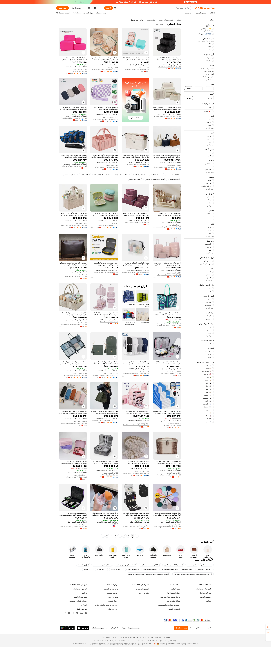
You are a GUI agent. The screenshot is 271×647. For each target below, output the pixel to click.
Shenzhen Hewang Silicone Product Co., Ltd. (135, 373)
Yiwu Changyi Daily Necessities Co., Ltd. (74, 118)
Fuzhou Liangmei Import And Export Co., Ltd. (104, 69)
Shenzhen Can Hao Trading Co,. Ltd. (75, 276)
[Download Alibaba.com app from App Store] (83, 628)
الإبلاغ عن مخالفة (113, 609)
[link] (268, 627)
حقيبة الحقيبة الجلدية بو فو (169, 569)
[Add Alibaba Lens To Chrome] (181, 628)
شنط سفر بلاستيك (115, 569)
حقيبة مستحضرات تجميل (149, 569)
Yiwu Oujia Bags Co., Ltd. (110, 475)
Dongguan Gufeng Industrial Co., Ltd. (106, 272)
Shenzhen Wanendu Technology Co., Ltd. (135, 527)
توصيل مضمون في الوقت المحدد (170, 597)
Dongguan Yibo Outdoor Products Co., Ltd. (73, 423)
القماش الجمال (174, 179)
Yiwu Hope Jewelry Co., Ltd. (109, 322)
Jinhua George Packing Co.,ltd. (76, 477)
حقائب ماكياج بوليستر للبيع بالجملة (124, 565)
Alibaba (179, 20)
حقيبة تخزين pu (191, 565)
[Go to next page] (103, 536)
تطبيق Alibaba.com (98, 628)
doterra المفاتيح (205, 565)
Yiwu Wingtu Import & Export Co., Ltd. (168, 325)
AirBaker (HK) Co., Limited (172, 425)
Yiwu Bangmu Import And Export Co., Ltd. (167, 527)
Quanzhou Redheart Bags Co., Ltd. (169, 67)
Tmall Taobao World (125, 637)
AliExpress (105, 637)
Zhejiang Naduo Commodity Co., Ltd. (75, 375)
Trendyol (158, 637)
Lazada (135, 637)
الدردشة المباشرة (112, 593)
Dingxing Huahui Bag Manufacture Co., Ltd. (135, 473)
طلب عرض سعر (144, 593)
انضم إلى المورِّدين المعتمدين (78, 601)
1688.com (114, 637)
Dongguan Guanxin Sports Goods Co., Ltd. (104, 420)
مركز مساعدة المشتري (111, 589)
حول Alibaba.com (205, 584)
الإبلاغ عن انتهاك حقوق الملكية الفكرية (106, 605)
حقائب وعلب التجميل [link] (137, 20)
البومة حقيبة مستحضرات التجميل (155, 179)
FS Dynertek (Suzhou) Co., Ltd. (171, 373)
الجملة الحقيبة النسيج (172, 174)
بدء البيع (84, 593)
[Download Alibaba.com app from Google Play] (67, 628)
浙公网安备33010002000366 (170, 644)
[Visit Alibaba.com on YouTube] (69, 613)
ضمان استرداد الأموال (173, 593)
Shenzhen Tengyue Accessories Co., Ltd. (167, 167)
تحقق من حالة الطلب (80, 597)
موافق (189, 88)
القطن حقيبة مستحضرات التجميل (149, 565)
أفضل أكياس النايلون (134, 179)
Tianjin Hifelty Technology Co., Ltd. (106, 167)
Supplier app (133, 628)
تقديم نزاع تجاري (113, 597)
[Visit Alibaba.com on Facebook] (85, 613)
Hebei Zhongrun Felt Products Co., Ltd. (74, 225)
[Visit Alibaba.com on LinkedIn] (81, 613)
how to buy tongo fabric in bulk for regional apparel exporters (192, 574)
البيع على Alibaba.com (80, 589)
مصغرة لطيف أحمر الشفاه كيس (172, 565)
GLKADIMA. (114, 524)
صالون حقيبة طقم (69, 174)
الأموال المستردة (113, 601)
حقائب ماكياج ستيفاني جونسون (101, 565)
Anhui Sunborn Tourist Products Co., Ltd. (136, 425)
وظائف (208, 601)
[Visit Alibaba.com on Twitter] (77, 613)
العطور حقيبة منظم (187, 569)
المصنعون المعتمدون (142, 589)
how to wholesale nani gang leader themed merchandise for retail (148, 574)
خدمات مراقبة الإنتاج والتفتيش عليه (169, 605)
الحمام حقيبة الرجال (137, 174)
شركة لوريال (86, 569)
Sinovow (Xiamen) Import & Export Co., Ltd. (167, 116)
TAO (152, 637)
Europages (166, 637)
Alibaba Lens (202, 628)
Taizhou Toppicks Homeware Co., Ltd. (168, 227)
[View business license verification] (155, 644)
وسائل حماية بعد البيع (173, 601)
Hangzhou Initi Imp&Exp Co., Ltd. (107, 225)
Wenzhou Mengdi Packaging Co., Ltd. (137, 222)
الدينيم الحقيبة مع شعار (120, 174)
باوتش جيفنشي (100, 569)
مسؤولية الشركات (205, 597)
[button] (115, 8)
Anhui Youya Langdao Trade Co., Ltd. (169, 475)
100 (107, 535)
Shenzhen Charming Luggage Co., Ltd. (105, 119)
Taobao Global (144, 637)
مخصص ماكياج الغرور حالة (101, 174)
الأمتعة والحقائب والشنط (166, 20)
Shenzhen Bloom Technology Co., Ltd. (136, 69)
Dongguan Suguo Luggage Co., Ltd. (169, 275)
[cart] (88, 8)
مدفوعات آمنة (175, 589)
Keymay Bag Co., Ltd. (80, 71)
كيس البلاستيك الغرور (154, 174)
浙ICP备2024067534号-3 (189, 644)
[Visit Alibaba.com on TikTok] (64, 613)
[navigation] (199, 278)
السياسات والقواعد (174, 609)
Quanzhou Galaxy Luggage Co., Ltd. (137, 164)
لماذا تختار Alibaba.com (203, 589)
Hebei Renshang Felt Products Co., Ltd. (74, 324)
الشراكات (84, 605)
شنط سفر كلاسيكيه (131, 569)
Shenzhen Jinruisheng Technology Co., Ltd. (73, 527)
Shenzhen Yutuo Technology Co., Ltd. (74, 166)
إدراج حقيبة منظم (82, 565)
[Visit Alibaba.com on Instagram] (73, 613)
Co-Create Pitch (205, 593)
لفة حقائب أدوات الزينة (204, 569)
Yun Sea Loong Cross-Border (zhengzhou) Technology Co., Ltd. (135, 272)
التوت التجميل (84, 174)
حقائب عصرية (151, 20)
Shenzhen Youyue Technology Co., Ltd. (105, 375)
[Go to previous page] (137, 536)
